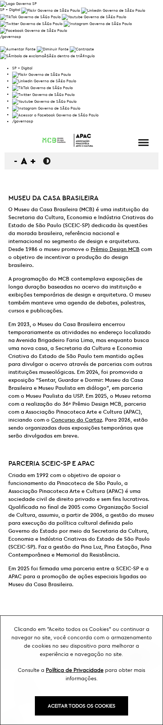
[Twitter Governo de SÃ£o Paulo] (43, 93)
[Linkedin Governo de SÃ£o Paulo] (44, 80)
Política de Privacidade (74, 670)
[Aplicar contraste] (82, 48)
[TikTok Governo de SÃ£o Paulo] (42, 87)
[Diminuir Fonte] (53, 48)
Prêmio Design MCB (115, 249)
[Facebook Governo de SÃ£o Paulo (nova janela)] (33, 29)
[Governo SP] (18, 2)
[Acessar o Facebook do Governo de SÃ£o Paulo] (55, 114)
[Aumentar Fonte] (18, 48)
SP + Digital (10, 9)
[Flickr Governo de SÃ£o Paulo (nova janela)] (50, 9)
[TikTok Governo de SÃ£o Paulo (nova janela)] (30, 16)
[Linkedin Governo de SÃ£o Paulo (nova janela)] (113, 9)
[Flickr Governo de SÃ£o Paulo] (41, 73)
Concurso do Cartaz (76, 419)
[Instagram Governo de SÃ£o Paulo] (98, 22)
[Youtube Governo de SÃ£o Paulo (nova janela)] (94, 16)
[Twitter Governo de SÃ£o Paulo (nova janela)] (31, 22)
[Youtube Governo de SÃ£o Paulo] (44, 100)
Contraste (46, 161)
